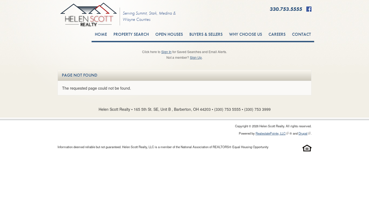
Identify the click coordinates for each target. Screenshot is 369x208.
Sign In (166, 51)
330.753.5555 (286, 9)
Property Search (131, 34)
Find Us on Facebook (308, 9)
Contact (301, 34)
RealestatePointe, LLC (271, 133)
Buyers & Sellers (206, 34)
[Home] (88, 16)
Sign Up (196, 57)
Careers (277, 34)
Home (101, 34)
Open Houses (169, 34)
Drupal (302, 133)
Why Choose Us (245, 34)
